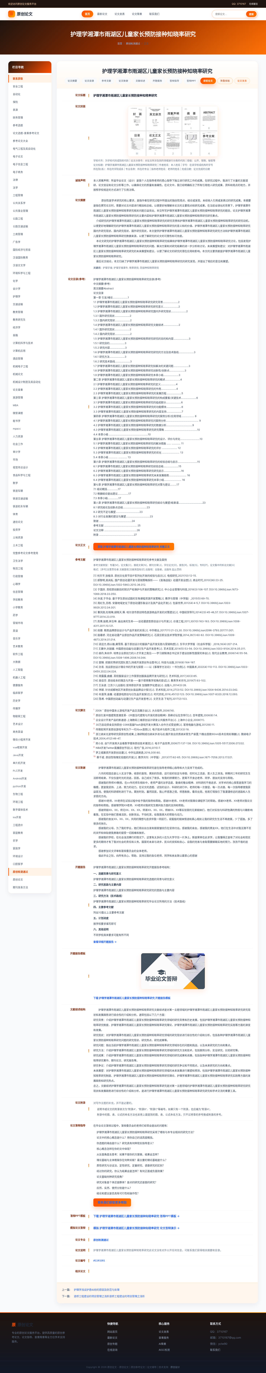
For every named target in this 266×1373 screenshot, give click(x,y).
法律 (15, 179)
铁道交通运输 (20, 498)
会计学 (16, 288)
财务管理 (18, 117)
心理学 (16, 584)
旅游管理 (18, 397)
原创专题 (112, 1343)
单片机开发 (19, 762)
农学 (15, 840)
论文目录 (89, 80)
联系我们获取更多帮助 (112, 1202)
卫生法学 (18, 560)
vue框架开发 (20, 747)
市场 (15, 459)
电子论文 (18, 156)
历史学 (16, 700)
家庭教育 (18, 832)
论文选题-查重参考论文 (26, 133)
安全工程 (18, 86)
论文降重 (137, 13)
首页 (87, 13)
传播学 (16, 708)
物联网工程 (19, 716)
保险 (15, 102)
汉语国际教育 (20, 257)
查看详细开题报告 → (105, 941)
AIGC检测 (164, 1349)
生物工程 (18, 794)
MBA (15, 405)
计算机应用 (19, 350)
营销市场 (18, 622)
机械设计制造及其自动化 (27, 381)
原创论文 (21, 14)
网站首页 (112, 1331)
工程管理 (18, 195)
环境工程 (18, 801)
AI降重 (162, 1343)
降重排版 (225, 80)
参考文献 (106, 80)
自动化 (16, 94)
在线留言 (253, 4)
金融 (15, 335)
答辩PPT (191, 80)
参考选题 (18, 125)
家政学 (16, 848)
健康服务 (18, 685)
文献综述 (140, 80)
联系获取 (18, 78)
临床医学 (18, 692)
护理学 (16, 296)
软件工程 (18, 654)
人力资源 (18, 436)
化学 (15, 280)
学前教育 (18, 599)
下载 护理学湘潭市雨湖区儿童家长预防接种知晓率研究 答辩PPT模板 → (136, 1216)
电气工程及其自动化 (24, 148)
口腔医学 (18, 864)
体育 (15, 514)
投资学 (16, 529)
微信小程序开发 (22, 739)
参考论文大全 (20, 140)
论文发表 (120, 13)
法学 (15, 187)
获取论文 (208, 80)
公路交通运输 (20, 226)
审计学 (16, 451)
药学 (15, 615)
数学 (15, 483)
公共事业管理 (20, 210)
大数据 (16, 661)
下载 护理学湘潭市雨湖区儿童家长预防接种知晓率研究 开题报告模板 (131, 997)
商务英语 (18, 731)
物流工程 (18, 568)
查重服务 (164, 1337)
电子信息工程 (20, 164)
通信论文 (18, 521)
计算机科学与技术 (23, 343)
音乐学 (16, 638)
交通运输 (18, 304)
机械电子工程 (20, 366)
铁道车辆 (18, 490)
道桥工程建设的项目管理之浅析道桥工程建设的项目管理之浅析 (109, 1296)
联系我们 (154, 13)
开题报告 (157, 80)
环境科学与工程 (22, 273)
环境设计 (18, 856)
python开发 (19, 786)
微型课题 (18, 413)
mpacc (17, 428)
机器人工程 (19, 677)
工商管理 (18, 234)
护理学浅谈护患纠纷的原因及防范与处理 (96, 1289)
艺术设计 (18, 724)
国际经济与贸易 (22, 249)
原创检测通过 (133, 43)
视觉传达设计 (20, 467)
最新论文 (102, 13)
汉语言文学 (19, 265)
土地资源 (18, 537)
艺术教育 (18, 646)
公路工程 (18, 218)
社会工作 (18, 444)
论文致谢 (123, 80)
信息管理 (18, 591)
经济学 (16, 327)
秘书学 (16, 420)
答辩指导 (174, 80)
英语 (15, 630)
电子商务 (18, 172)
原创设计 (175, 1367)
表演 (15, 109)
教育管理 (18, 312)
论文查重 (18, 389)
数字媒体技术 (20, 809)
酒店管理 (18, 358)
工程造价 (18, 825)
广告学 (16, 241)
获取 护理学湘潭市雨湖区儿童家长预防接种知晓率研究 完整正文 (134, 546)
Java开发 (18, 755)
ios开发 (17, 817)
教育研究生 (19, 319)
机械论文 (18, 374)
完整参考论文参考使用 (25, 553)
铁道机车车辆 (20, 506)
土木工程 (18, 545)
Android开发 (20, 778)
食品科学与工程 (22, 475)
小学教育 (18, 607)
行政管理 (18, 576)
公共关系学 (19, 203)
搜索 (251, 14)
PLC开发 (18, 770)
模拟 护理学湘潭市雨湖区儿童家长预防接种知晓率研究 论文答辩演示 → (136, 1228)
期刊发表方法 (20, 887)
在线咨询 (112, 1349)
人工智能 (18, 669)
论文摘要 (72, 80)
